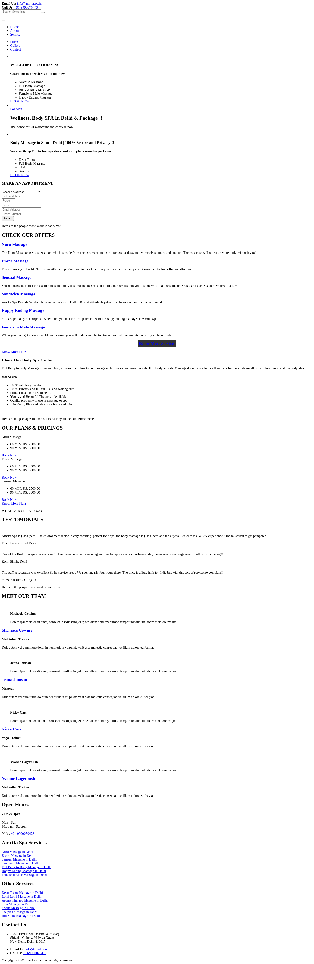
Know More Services (157, 343)
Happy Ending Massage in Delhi (24, 871)
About (14, 30)
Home (14, 27)
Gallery (15, 45)
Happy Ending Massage (23, 310)
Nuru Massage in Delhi (17, 852)
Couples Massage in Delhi (19, 912)
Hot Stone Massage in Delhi (21, 916)
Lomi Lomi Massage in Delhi (21, 896)
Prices (14, 42)
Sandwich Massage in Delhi (21, 863)
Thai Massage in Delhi (17, 904)
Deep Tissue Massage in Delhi (22, 892)
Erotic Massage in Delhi (18, 855)
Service (15, 34)
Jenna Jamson (14, 679)
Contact (15, 49)
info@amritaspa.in (29, 3)
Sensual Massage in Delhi (19, 859)
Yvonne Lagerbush (18, 778)
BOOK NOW (19, 101)
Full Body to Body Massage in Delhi (26, 867)
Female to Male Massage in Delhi (24, 875)
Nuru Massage (14, 244)
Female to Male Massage (23, 327)
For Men (16, 109)
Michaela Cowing (17, 630)
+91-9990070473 (26, 7)
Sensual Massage (16, 277)
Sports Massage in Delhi (18, 908)
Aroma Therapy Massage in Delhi (25, 900)
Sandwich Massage (18, 294)
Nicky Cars (11, 729)
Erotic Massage (15, 261)
